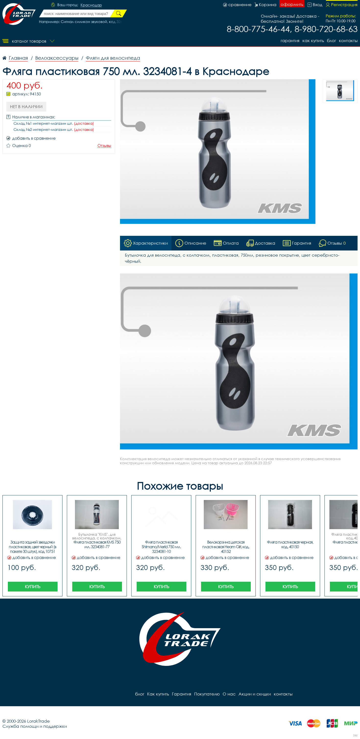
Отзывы (104, 146)
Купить (32, 586)
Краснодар (91, 5)
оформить (292, 4)
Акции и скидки (255, 693)
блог (331, 40)
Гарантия (290, 40)
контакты (348, 40)
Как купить (313, 40)
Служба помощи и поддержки (34, 726)
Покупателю (207, 693)
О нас (229, 693)
